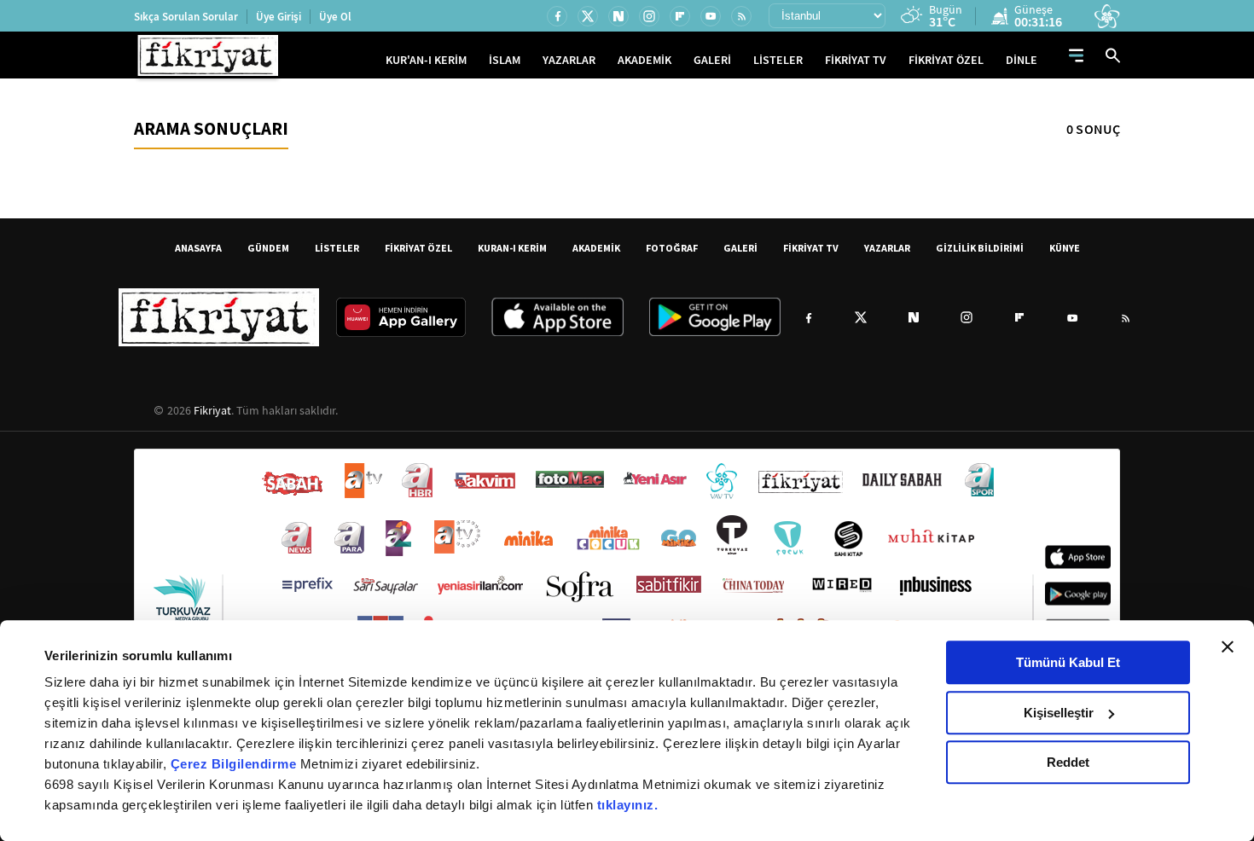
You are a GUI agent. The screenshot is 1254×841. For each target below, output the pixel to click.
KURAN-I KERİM (512, 247)
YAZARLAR (569, 60)
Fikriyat (212, 410)
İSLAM (504, 60)
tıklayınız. (628, 805)
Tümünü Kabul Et (1068, 662)
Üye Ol (335, 16)
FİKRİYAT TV (855, 60)
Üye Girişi (278, 16)
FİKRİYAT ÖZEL (946, 60)
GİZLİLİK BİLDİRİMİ (980, 247)
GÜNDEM (268, 247)
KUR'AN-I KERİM (426, 60)
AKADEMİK (644, 60)
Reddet (1068, 762)
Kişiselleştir (1059, 712)
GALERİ (712, 60)
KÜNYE (1064, 247)
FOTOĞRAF (672, 247)
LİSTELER (778, 60)
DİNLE (1021, 60)
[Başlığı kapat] (1228, 646)
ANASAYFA (198, 247)
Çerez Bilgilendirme (235, 764)
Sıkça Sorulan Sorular (186, 16)
